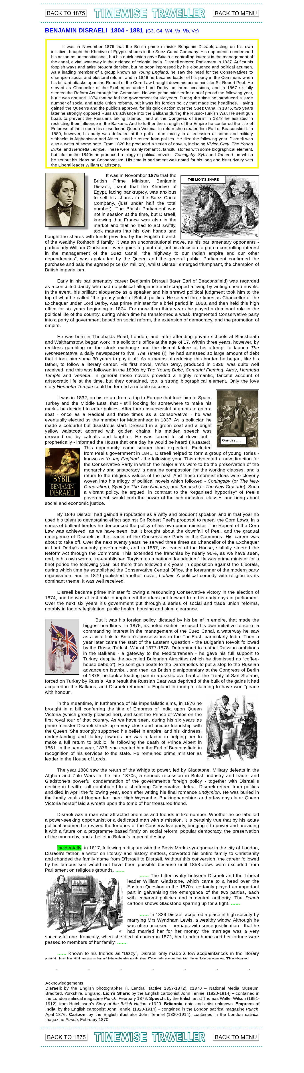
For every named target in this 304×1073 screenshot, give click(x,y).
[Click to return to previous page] (66, 13)
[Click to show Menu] (236, 13)
